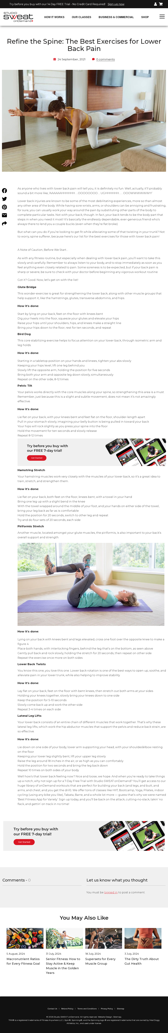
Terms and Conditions (87, 1009)
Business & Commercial (116, 17)
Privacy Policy (107, 1009)
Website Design (105, 1017)
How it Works (54, 17)
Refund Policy (67, 1009)
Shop (145, 17)
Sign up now (116, 4)
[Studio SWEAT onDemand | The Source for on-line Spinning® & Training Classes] (18, 16)
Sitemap (120, 1009)
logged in (111, 892)
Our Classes (81, 17)
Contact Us (52, 1009)
